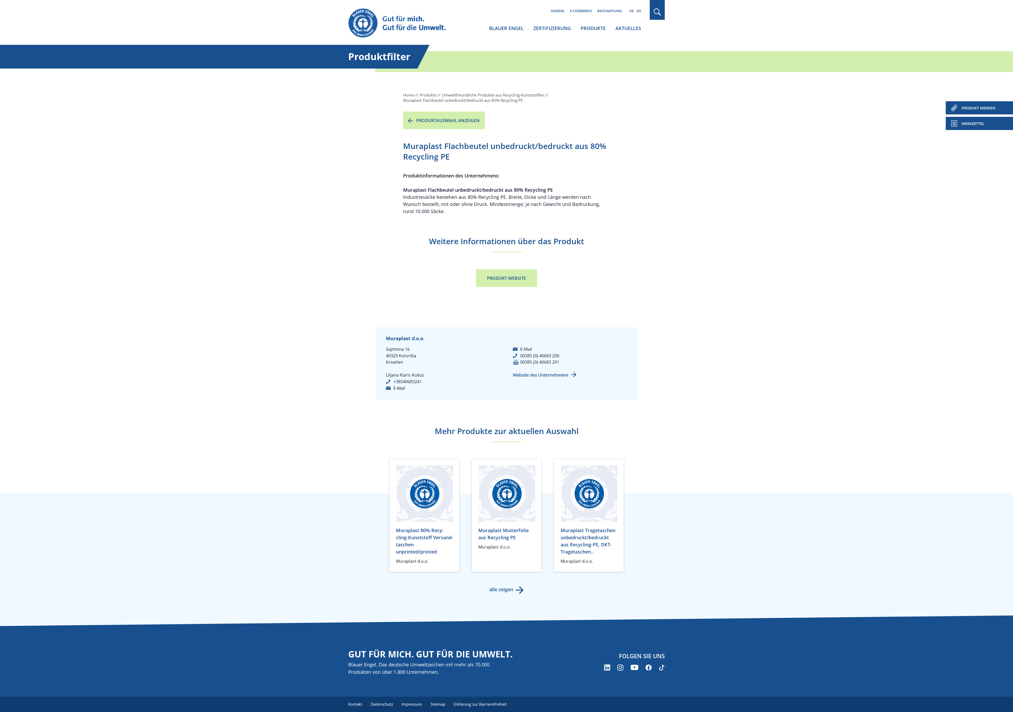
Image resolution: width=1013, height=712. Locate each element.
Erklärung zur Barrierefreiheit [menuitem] (480, 704)
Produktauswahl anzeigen (448, 120)
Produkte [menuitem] (593, 28)
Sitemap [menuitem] (438, 704)
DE (631, 10)
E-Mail (399, 388)
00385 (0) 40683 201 (539, 362)
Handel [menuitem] (558, 10)
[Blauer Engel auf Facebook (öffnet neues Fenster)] (649, 668)
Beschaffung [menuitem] (609, 10)
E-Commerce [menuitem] (581, 10)
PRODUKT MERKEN (978, 107)
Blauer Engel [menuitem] (506, 28)
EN (639, 10)
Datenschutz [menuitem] (382, 704)
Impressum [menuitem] (412, 704)
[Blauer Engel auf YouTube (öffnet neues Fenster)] (634, 668)
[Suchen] (657, 12)
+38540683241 (407, 381)
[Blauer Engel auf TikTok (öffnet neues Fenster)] (662, 668)
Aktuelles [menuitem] (628, 28)
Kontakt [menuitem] (355, 704)
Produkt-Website (506, 278)
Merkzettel (973, 123)
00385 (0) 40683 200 (539, 356)
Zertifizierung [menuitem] (552, 28)
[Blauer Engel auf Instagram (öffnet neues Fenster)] (620, 668)
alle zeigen (501, 589)
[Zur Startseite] (402, 23)
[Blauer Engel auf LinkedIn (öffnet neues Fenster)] (607, 668)
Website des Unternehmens (540, 375)
